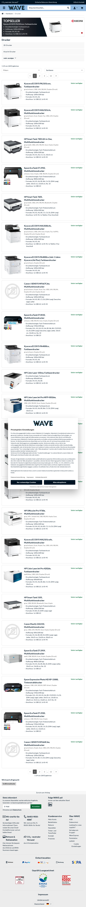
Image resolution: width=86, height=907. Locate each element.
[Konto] (75, 8)
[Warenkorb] (82, 8)
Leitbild (71, 841)
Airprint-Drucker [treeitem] (9, 52)
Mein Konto (52, 819)
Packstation (73, 838)
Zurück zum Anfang (43, 793)
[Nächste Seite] (56, 76)
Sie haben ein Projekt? (73, 831)
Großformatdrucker (9, 784)
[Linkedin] (50, 804)
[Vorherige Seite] (30, 76)
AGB (70, 819)
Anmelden (36, 806)
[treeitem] (43, 58)
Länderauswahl (43, 900)
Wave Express (74, 835)
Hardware (9, 14)
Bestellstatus (52, 822)
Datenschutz (17, 810)
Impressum (43, 894)
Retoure (51, 825)
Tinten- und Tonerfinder (52, 832)
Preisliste (51, 839)
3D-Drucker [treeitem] (7, 45)
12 (51, 76)
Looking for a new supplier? (75, 826)
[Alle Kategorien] (4, 7)
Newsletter (52, 828)
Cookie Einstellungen (76, 845)
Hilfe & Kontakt (78, 2)
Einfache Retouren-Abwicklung (46, 2)
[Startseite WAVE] (16, 7)
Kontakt (51, 836)
